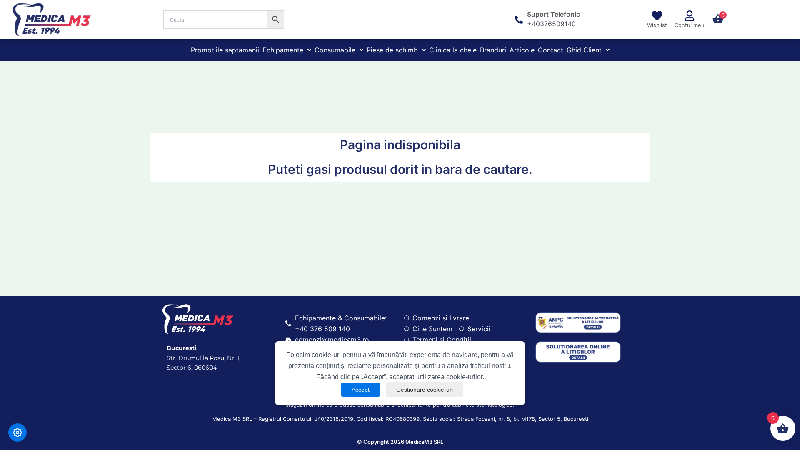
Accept (361, 389)
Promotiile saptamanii (225, 50)
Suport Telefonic (553, 14)
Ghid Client (584, 50)
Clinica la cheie (453, 50)
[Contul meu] (689, 15)
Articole (522, 50)
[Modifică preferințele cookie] (17, 432)
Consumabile (335, 50)
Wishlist (657, 25)
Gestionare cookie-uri (424, 389)
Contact (550, 50)
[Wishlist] (657, 15)
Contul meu (690, 25)
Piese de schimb (392, 50)
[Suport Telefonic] (519, 20)
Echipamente (282, 50)
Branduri (493, 50)
